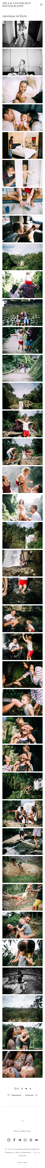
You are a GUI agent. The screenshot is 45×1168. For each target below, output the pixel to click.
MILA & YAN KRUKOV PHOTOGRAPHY (16, 5)
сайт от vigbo (22, 1162)
